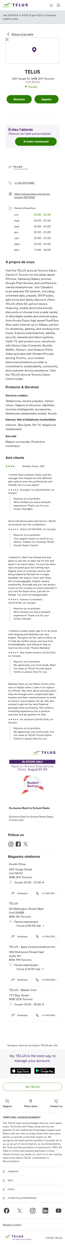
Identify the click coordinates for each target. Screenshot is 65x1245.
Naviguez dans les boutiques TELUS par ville (32, 1045)
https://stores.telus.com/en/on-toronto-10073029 (32, 195)
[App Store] (21, 1070)
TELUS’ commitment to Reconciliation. (26, 1159)
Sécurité (11, 436)
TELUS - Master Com (23, 990)
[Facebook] (6, 1210)
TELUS (13, 903)
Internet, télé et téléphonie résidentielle (31, 419)
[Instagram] (32, 1210)
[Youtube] (58, 1210)
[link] (32, 1087)
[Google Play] (45, 1070)
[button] (58, 5)
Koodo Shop (17, 864)
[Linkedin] (45, 1210)
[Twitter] (19, 1210)
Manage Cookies (12, 1224)
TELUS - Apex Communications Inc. (32, 947)
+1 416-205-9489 (24, 183)
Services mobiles (17, 395)
